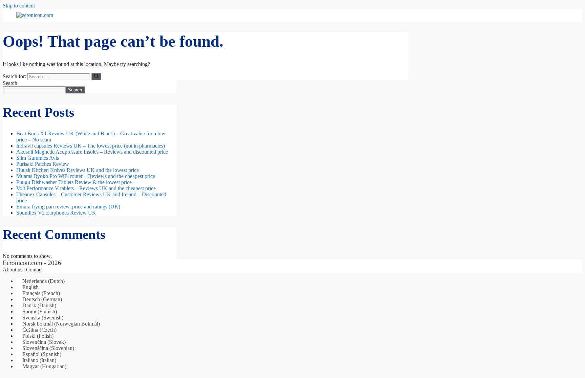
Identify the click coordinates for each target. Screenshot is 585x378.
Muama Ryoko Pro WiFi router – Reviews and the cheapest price (85, 176)
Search (10, 83)
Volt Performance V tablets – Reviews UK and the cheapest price (86, 188)
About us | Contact (23, 269)
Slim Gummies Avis (37, 158)
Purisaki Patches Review (42, 164)
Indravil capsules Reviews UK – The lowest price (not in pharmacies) (90, 146)
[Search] (96, 76)
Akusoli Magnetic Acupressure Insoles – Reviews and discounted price (92, 152)
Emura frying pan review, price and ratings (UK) (68, 206)
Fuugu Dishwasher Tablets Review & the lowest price (74, 182)
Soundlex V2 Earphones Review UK (56, 213)
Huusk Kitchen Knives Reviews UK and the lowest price (77, 170)
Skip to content (19, 5)
